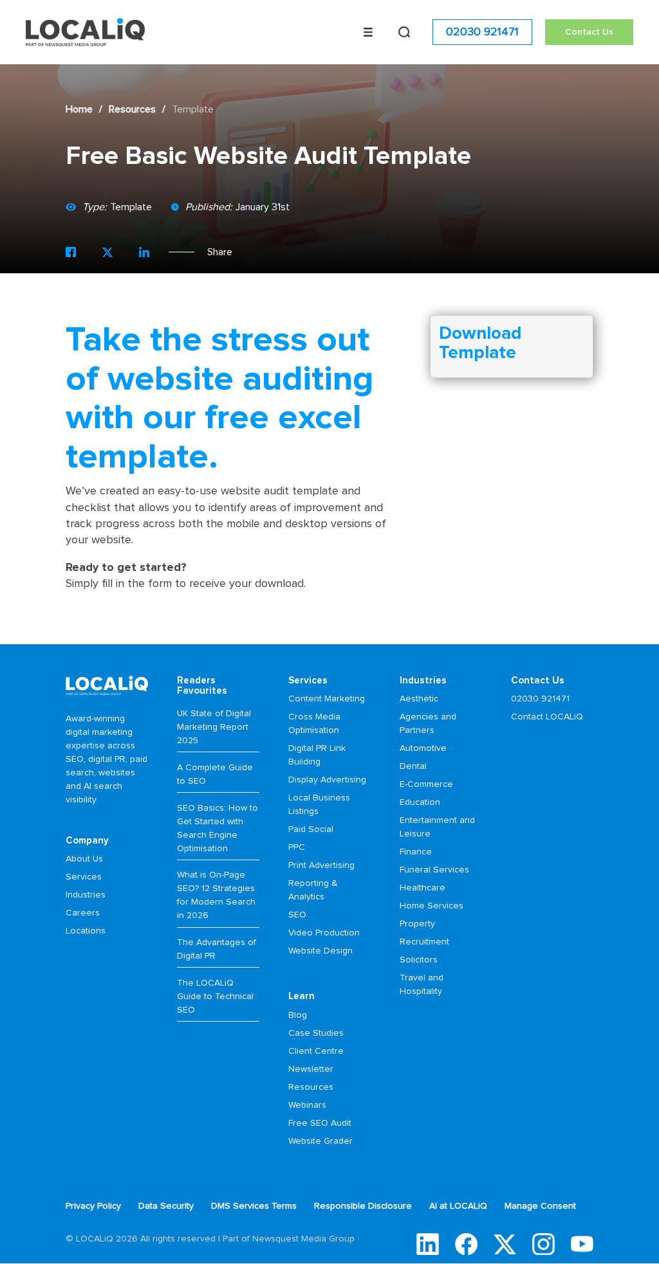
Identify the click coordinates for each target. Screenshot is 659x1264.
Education (420, 802)
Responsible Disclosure (363, 1206)
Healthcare (422, 887)
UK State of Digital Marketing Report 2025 (214, 727)
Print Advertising (321, 865)
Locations (86, 930)
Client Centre (316, 1051)
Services (84, 876)
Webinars (307, 1105)
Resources (132, 109)
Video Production (324, 932)
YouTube (582, 1244)
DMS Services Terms (254, 1206)
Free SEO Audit (319, 1123)
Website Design (320, 950)
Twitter (505, 1244)
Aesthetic (419, 698)
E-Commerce (426, 784)
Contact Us (589, 32)
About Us (84, 858)
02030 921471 (482, 32)
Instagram (543, 1244)
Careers (83, 912)
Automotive (423, 748)
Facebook (466, 1244)
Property (417, 923)
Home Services (431, 905)
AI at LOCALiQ (458, 1206)
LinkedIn (427, 1244)
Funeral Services (434, 869)
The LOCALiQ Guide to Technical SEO (215, 997)
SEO (297, 914)
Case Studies (316, 1033)
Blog (297, 1015)
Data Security (166, 1206)
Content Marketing (326, 698)
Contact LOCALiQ (547, 716)
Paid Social (310, 829)
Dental (413, 766)
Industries (86, 894)
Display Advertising (327, 779)
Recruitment (424, 941)
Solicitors (419, 959)
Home (79, 109)
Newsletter (310, 1069)
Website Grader (320, 1141)
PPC (296, 847)
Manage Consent (540, 1206)
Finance (416, 851)
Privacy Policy (93, 1206)
